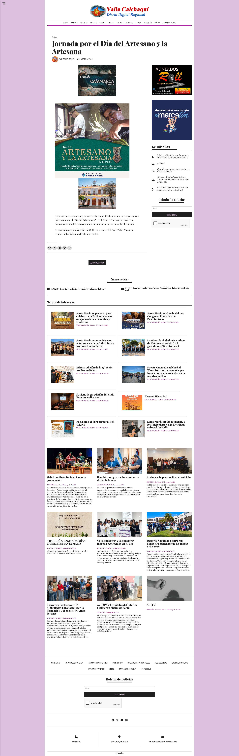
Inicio (65, 23)
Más (156, 23)
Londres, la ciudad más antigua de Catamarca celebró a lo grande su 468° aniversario (166, 343)
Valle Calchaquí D (66, 59)
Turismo (120, 23)
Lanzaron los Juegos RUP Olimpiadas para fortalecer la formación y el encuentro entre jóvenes (66, 609)
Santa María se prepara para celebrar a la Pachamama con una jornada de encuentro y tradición (94, 317)
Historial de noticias (74, 663)
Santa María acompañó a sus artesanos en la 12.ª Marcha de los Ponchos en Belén (95, 343)
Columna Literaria (169, 23)
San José (93, 23)
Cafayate (102, 23)
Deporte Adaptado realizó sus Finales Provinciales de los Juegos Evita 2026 (157, 289)
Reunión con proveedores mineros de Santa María (118, 478)
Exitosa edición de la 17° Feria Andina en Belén (94, 369)
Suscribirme (172, 215)
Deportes (129, 23)
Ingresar (147, 669)
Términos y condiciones (98, 663)
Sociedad (74, 23)
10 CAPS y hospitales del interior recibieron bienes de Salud (78, 289)
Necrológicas (161, 663)
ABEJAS (151, 605)
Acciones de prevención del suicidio (169, 477)
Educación (148, 23)
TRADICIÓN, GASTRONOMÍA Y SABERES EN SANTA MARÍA (66, 542)
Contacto (55, 663)
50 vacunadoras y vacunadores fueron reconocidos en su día (115, 542)
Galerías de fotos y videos (139, 663)
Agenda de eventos (96, 669)
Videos (111, 669)
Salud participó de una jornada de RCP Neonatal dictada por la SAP (173, 156)
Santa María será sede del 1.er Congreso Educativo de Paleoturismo (165, 316)
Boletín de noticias (171, 199)
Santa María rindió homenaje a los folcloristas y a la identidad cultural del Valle (166, 424)
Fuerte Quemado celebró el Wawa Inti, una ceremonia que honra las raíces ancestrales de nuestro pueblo (166, 372)
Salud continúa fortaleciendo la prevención (66, 478)
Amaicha (111, 23)
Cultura (138, 23)
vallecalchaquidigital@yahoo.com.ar (163, 742)
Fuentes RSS (118, 663)
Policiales (83, 23)
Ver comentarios (97, 263)
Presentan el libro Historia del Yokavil (95, 423)
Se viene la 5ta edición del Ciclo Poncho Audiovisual (95, 396)
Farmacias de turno (127, 669)
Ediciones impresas (180, 663)
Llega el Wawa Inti (156, 396)
